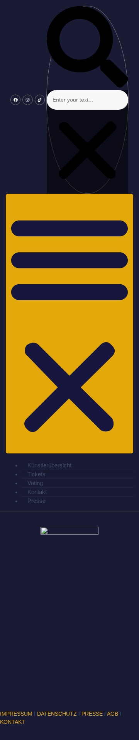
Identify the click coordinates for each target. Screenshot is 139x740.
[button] (87, 48)
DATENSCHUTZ (57, 714)
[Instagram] (27, 100)
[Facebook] (15, 100)
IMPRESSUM (16, 714)
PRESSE (92, 714)
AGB (112, 714)
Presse (36, 500)
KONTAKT (12, 722)
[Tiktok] (40, 100)
